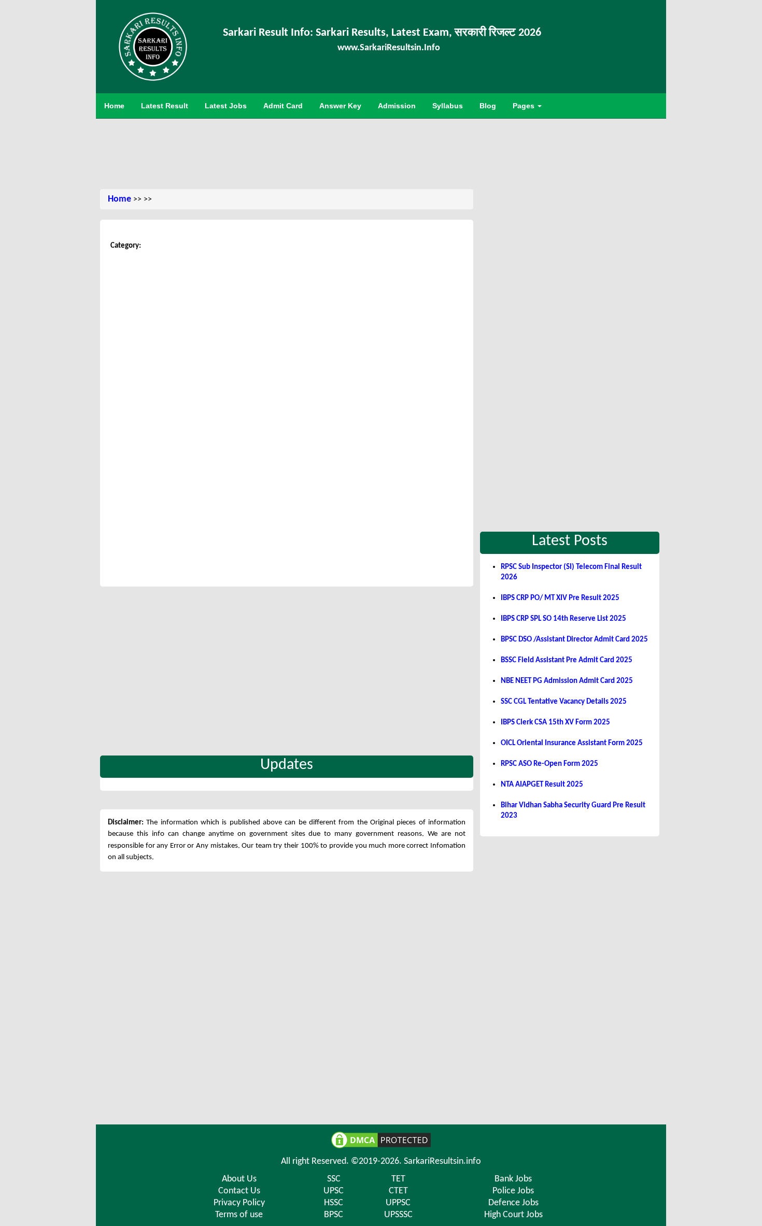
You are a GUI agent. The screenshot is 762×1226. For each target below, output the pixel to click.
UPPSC (398, 1203)
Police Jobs (513, 1191)
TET (398, 1179)
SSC (334, 1179)
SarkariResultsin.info (442, 1161)
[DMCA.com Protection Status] (381, 1140)
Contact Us (239, 1191)
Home (119, 199)
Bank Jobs (513, 1179)
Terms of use (239, 1215)
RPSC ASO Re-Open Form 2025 (549, 764)
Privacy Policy (239, 1203)
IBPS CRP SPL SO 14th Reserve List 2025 (563, 619)
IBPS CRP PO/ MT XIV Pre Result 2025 (560, 598)
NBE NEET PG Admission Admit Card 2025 (567, 681)
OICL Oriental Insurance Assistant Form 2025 (572, 743)
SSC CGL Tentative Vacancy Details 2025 (564, 702)
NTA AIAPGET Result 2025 (542, 785)
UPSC (333, 1191)
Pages (525, 106)
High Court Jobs (513, 1215)
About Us (239, 1179)
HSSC (333, 1203)
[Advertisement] (381, 152)
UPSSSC (398, 1215)
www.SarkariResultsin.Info (388, 48)
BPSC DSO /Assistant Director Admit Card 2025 (574, 640)
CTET (398, 1191)
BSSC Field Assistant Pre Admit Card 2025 (566, 660)
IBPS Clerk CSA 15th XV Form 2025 (555, 722)
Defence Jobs (513, 1203)
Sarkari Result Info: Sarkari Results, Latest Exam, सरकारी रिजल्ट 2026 (382, 33)
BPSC (333, 1215)
